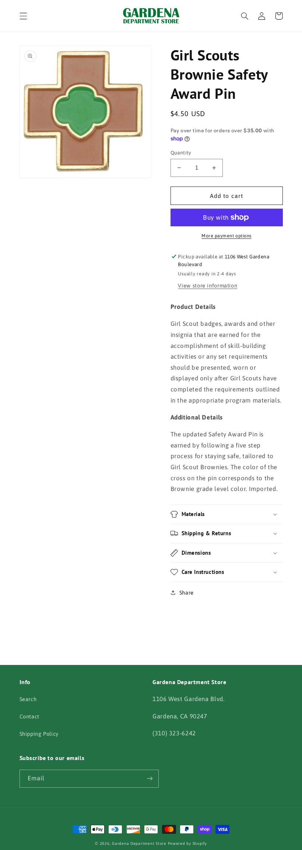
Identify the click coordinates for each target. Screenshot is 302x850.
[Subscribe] (149, 779)
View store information (207, 285)
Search (28, 699)
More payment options (226, 235)
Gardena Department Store (139, 843)
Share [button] (186, 592)
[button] (23, 15)
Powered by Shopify (187, 843)
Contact (29, 716)
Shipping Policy (39, 734)
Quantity (181, 153)
